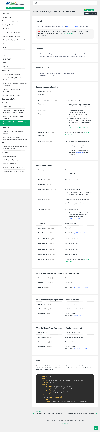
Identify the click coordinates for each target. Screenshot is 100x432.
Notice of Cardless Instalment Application (12, 90)
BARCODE (6, 55)
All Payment (6, 28)
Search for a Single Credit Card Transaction (13, 117)
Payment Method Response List (13, 167)
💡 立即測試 (89, 10)
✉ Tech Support (90, 13)
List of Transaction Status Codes (13, 171)
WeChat (5, 66)
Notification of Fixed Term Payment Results (14, 79)
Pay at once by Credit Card (11, 32)
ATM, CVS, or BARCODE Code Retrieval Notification (15, 84)
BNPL (4, 63)
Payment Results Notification (12, 74)
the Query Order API (70, 33)
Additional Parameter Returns (12, 95)
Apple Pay (6, 44)
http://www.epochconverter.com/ (79, 127)
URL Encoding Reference (11, 160)
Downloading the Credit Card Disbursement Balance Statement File (15, 138)
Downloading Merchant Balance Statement (13, 132)
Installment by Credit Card (11, 36)
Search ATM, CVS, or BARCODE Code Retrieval (15, 123)
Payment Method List (9, 164)
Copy (91, 376)
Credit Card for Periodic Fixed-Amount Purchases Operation (15, 147)
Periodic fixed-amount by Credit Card (15, 40)
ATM (4, 47)
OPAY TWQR (7, 59)
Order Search (7, 106)
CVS (4, 51)
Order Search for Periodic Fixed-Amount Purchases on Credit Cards (14, 111)
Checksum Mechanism (10, 156)
